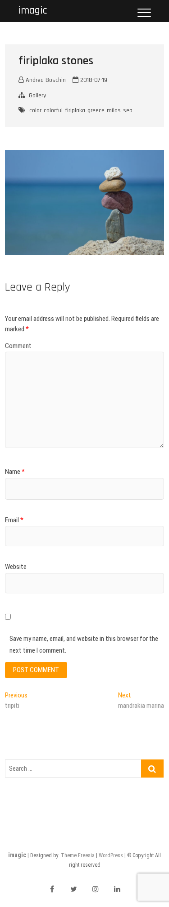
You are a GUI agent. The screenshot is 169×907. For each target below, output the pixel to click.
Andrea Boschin (45, 80)
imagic (32, 10)
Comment (18, 346)
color (35, 110)
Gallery (37, 95)
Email (14, 520)
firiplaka (75, 110)
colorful (53, 110)
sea (127, 110)
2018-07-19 (92, 80)
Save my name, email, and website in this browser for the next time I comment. (83, 644)
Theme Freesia (78, 855)
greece (96, 110)
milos (114, 110)
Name (15, 472)
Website (16, 567)
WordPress (111, 855)
